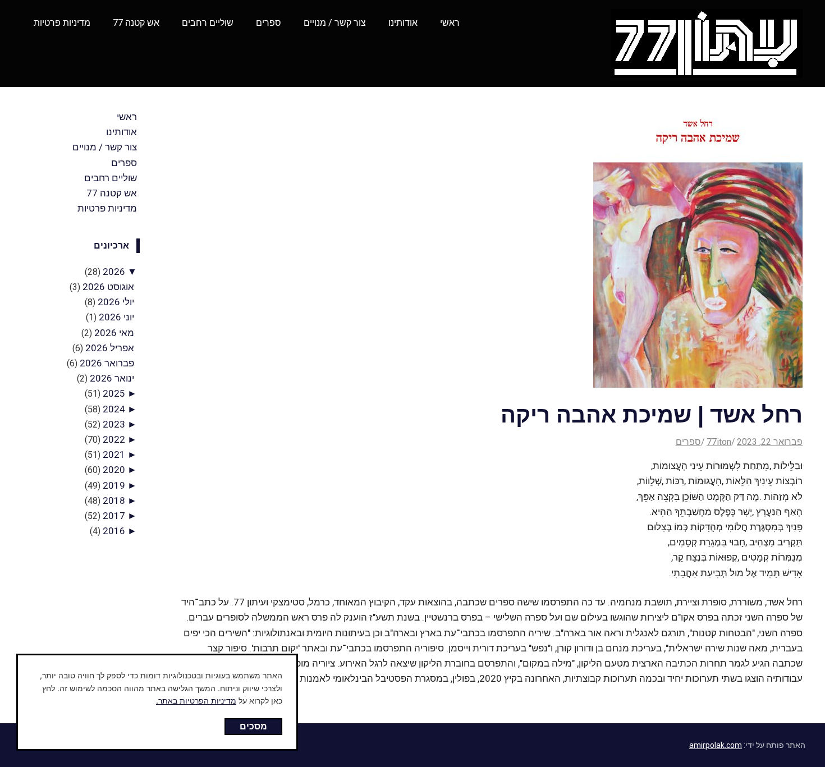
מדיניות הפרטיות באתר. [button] (196, 700)
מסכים (253, 726)
